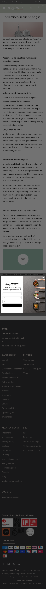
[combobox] (12, 297)
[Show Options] (20, 297)
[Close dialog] (43, 277)
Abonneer (12, 305)
